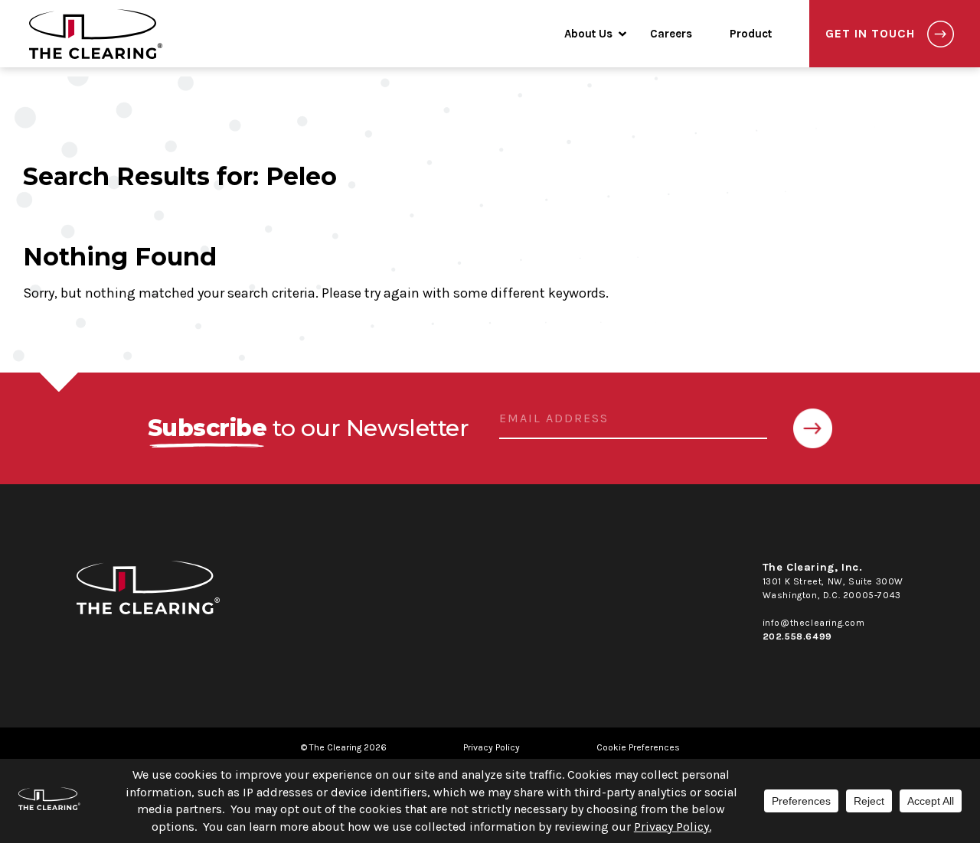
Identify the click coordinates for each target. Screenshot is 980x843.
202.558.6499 (797, 636)
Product (751, 34)
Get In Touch (870, 33)
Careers (671, 34)
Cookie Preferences (638, 747)
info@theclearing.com (814, 622)
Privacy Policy (491, 747)
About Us (588, 34)
